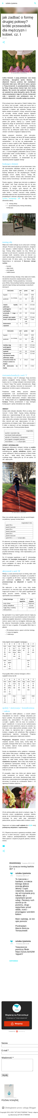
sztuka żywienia (11, 3)
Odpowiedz (13, 961)
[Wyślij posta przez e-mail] (3, 847)
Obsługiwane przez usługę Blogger (20, 1108)
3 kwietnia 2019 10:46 (28, 863)
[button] (3, 42)
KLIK (30, 825)
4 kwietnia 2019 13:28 (22, 944)
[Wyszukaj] (35, 3)
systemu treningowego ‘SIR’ (11, 198)
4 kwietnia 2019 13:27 (22, 876)
